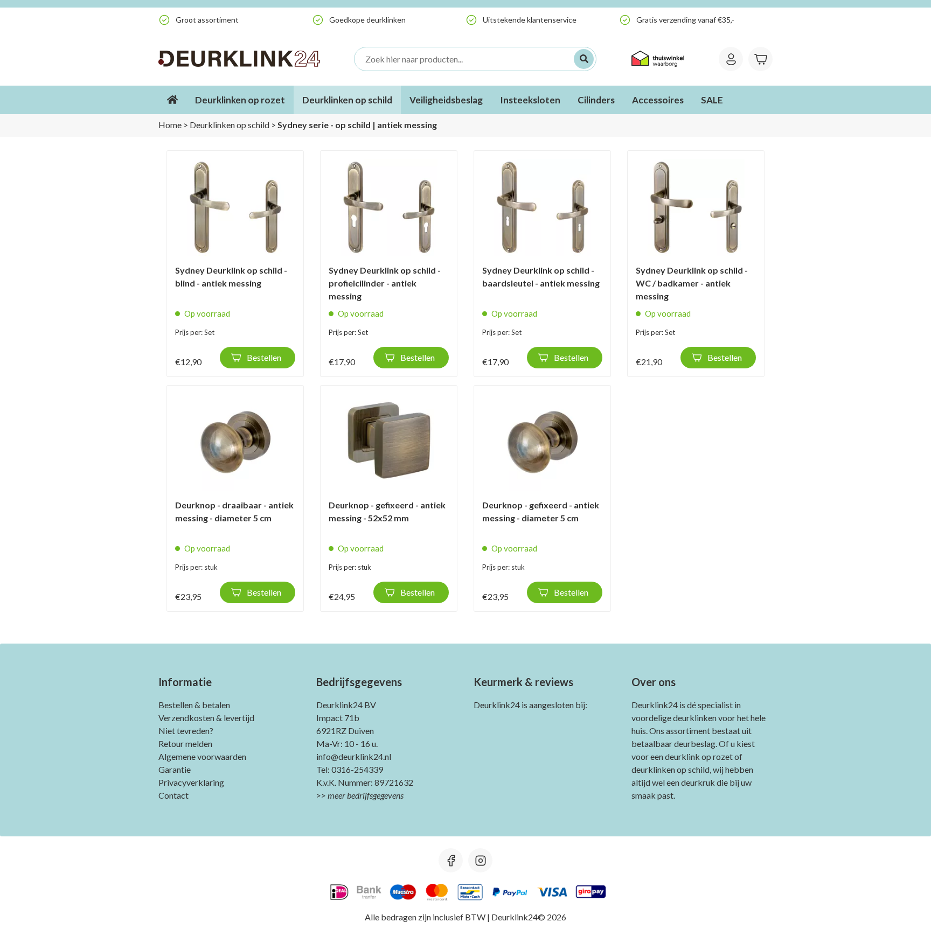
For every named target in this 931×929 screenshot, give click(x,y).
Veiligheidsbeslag (446, 100)
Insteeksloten (530, 100)
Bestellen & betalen (194, 705)
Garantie (174, 769)
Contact (173, 795)
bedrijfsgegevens (375, 795)
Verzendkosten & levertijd (206, 718)
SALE (712, 100)
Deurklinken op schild (347, 100)
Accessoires (658, 100)
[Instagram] (480, 860)
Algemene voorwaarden (202, 756)
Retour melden (185, 743)
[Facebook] (451, 860)
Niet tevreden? (185, 730)
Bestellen (264, 357)
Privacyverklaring (191, 782)
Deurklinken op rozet (240, 100)
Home (170, 125)
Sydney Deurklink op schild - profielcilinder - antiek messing (385, 283)
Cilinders (596, 100)
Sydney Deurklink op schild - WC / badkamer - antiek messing (692, 283)
